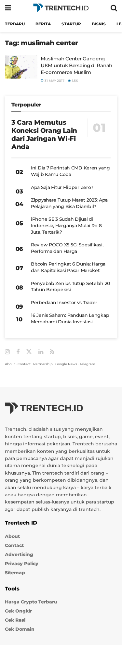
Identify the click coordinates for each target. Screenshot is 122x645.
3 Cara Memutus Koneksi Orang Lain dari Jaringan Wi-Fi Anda (44, 134)
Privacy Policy (21, 563)
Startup (71, 23)
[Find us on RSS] (52, 352)
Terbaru (15, 23)
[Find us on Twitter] (29, 352)
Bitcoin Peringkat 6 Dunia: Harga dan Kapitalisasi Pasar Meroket (68, 267)
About (10, 364)
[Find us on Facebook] (18, 352)
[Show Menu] (8, 8)
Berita (43, 23)
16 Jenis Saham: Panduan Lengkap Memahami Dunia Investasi (70, 318)
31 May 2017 (54, 81)
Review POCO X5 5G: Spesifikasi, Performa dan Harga (67, 248)
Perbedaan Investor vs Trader (64, 302)
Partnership (43, 364)
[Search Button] (114, 8)
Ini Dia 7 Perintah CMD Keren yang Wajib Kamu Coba (70, 171)
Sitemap (15, 573)
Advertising (19, 554)
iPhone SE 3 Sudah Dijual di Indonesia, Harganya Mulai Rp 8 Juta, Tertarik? (66, 225)
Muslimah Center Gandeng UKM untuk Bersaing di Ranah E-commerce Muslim (76, 65)
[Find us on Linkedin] (40, 352)
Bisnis (99, 23)
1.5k (74, 81)
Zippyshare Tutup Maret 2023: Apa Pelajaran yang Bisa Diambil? (69, 203)
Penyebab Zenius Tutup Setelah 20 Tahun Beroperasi (70, 286)
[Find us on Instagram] (7, 352)
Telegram (87, 364)
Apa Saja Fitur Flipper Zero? (62, 187)
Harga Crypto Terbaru (31, 602)
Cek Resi (15, 620)
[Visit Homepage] (61, 8)
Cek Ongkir (18, 611)
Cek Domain (19, 629)
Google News (66, 364)
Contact (24, 364)
